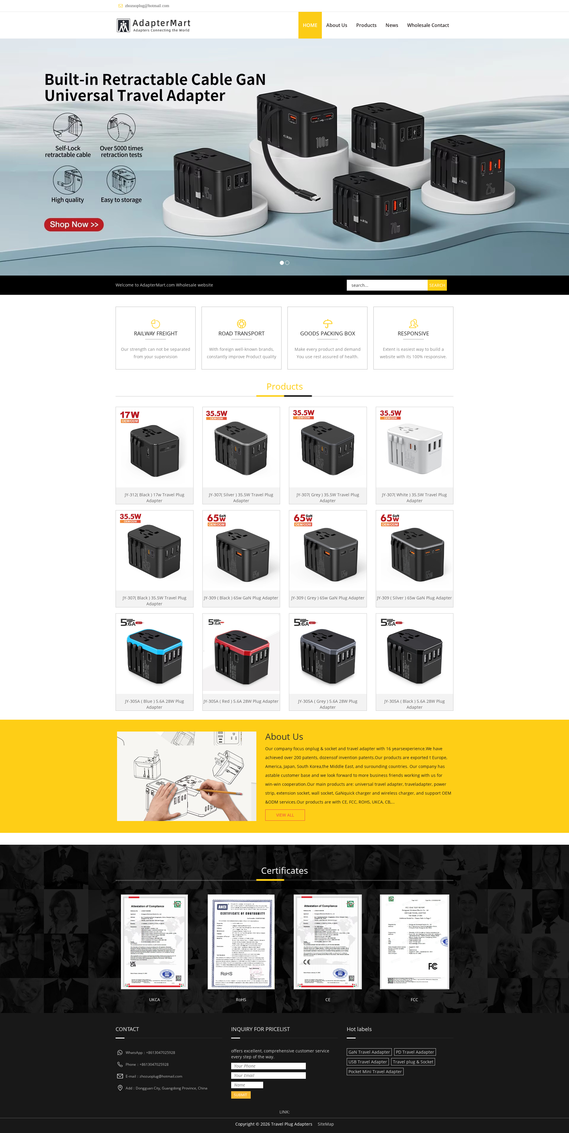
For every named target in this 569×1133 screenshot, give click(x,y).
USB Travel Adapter (368, 1062)
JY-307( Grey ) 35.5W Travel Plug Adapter (328, 497)
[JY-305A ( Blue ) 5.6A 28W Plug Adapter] (154, 652)
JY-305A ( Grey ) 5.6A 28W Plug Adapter (327, 704)
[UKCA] (155, 941)
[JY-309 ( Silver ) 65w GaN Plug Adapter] (414, 549)
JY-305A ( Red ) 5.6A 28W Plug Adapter (241, 701)
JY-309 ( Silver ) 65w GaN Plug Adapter (414, 598)
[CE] (328, 941)
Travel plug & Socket (413, 1062)
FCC (414, 999)
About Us (336, 25)
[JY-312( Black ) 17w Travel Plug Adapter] (154, 445)
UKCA (154, 999)
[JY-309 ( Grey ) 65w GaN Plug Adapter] (328, 549)
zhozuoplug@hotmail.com (147, 6)
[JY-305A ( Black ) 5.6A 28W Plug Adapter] (414, 652)
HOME (310, 25)
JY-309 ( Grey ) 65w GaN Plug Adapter (328, 598)
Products (366, 25)
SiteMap (326, 1124)
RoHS (241, 999)
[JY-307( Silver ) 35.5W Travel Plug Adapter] (241, 445)
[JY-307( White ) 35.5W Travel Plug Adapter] (414, 445)
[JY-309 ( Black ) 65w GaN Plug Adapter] (241, 549)
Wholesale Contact (428, 25)
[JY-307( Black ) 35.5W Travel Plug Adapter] (154, 549)
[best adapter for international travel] (284, 157)
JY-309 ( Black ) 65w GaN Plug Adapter (241, 598)
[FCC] (415, 941)
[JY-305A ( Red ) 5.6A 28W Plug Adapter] (241, 652)
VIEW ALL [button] (285, 815)
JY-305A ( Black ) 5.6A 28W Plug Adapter (414, 704)
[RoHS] (241, 941)
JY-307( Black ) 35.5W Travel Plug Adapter (154, 600)
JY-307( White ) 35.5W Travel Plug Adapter (414, 497)
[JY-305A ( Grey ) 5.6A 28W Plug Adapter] (328, 652)
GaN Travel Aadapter (369, 1052)
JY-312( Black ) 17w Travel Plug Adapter (154, 497)
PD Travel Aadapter (415, 1052)
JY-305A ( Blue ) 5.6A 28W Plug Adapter (154, 704)
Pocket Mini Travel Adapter (375, 1071)
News (392, 25)
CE (327, 999)
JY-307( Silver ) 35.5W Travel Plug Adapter (241, 497)
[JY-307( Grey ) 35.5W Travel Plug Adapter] (328, 445)
